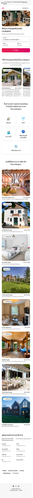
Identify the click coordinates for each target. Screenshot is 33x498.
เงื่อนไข (20, 490)
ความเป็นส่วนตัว (13, 490)
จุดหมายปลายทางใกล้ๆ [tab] (7, 438)
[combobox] (16, 40)
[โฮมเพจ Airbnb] (3, 8)
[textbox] (9, 45)
